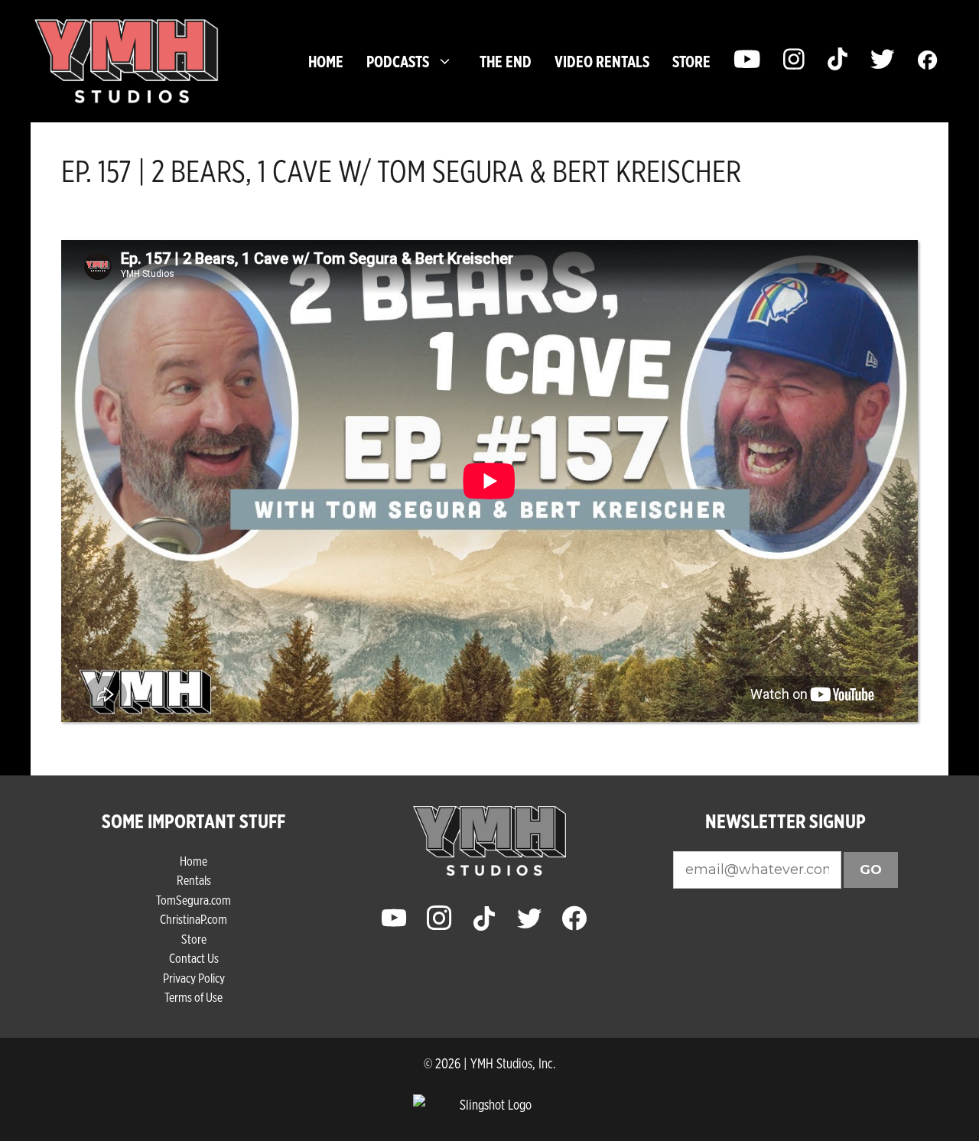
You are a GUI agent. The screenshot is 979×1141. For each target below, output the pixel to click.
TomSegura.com (193, 900)
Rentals (194, 880)
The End (506, 61)
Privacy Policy (194, 978)
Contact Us (194, 958)
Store (194, 939)
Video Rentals (602, 61)
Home (325, 61)
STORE (691, 61)
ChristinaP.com (193, 919)
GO (871, 869)
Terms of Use (193, 997)
